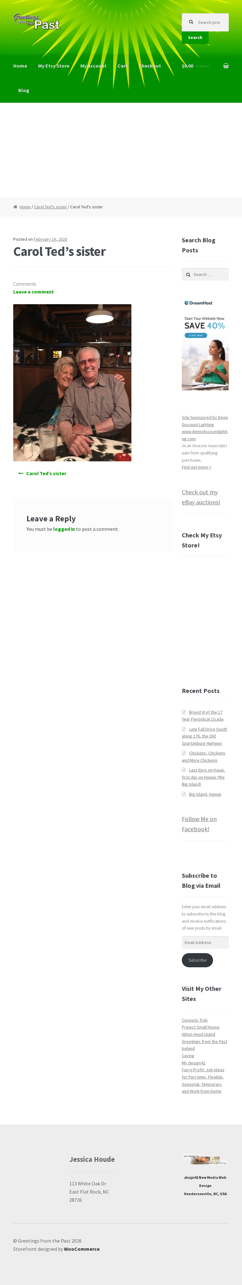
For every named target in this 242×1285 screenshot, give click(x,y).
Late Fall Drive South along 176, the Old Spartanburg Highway (204, 736)
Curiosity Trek (195, 1020)
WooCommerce (82, 1249)
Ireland (188, 1048)
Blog (23, 90)
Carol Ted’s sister (50, 207)
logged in (64, 529)
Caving (188, 1055)
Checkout (150, 66)
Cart (123, 66)
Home (20, 66)
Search (195, 37)
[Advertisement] (121, 150)
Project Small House (201, 1027)
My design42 (193, 1063)
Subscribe (197, 960)
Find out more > (196, 467)
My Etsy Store (53, 66)
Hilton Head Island (198, 1034)
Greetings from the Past (204, 1041)
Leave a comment (33, 291)
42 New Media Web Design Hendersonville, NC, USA (205, 1185)
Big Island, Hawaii (205, 794)
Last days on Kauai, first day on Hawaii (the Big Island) (203, 777)
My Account (93, 66)
